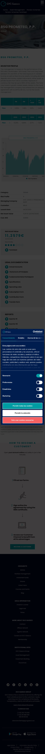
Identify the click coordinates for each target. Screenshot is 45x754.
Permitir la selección (22, 413)
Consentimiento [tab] (9, 338)
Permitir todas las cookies (22, 406)
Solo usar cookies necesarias (22, 420)
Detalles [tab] (21, 338)
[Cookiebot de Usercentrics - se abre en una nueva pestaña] (32, 332)
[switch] (39, 382)
